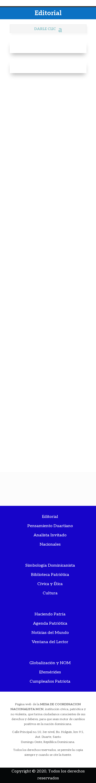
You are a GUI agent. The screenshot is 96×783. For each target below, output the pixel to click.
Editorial (50, 516)
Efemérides (50, 672)
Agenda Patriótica (50, 623)
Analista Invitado (50, 535)
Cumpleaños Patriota (50, 681)
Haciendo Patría (50, 614)
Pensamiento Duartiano (50, 526)
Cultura (50, 593)
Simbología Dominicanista (50, 565)
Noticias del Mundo (50, 632)
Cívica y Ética (50, 584)
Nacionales (50, 544)
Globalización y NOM (50, 663)
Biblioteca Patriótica (50, 574)
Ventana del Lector (50, 642)
